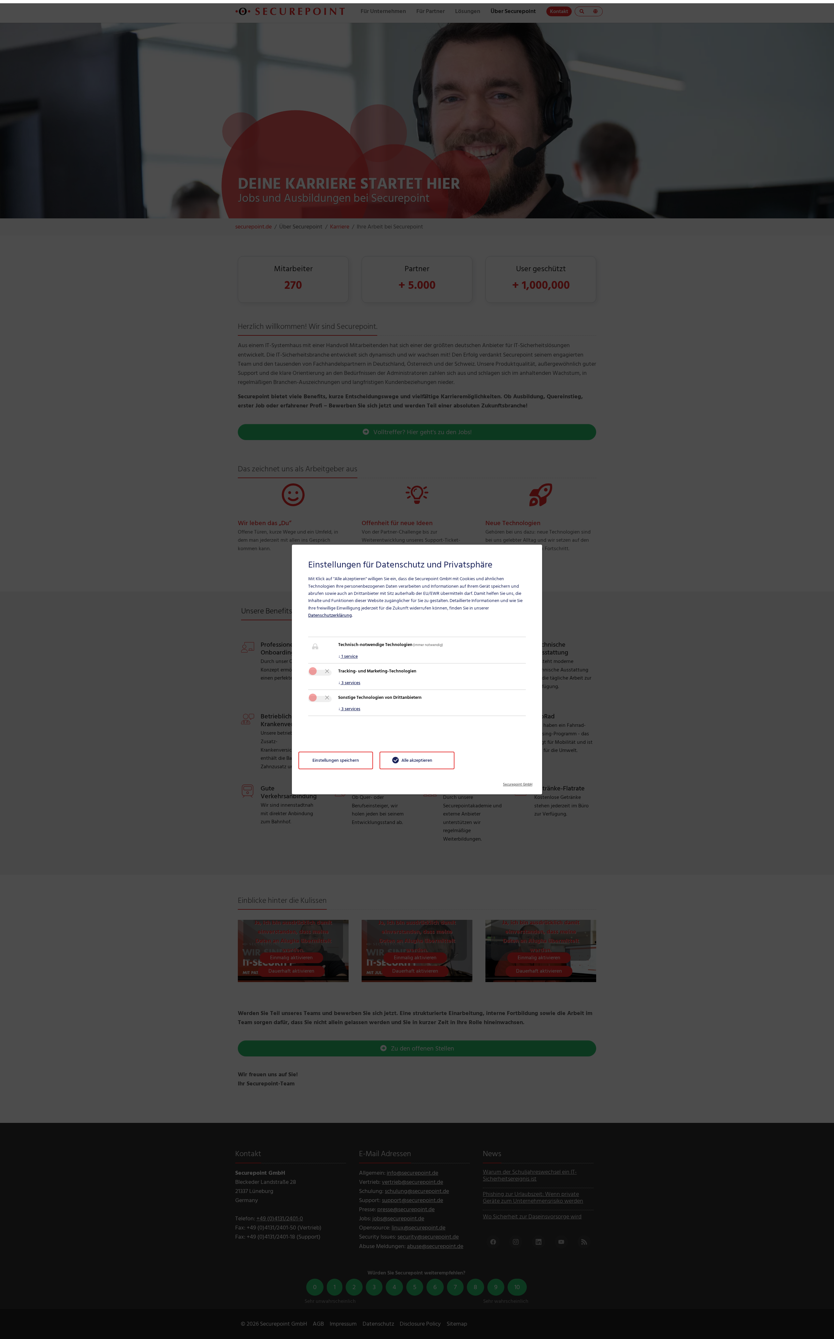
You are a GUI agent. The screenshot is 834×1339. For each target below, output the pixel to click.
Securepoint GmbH (517, 782)
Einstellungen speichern (335, 760)
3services (349, 682)
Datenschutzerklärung (330, 615)
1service (348, 656)
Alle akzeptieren (416, 760)
